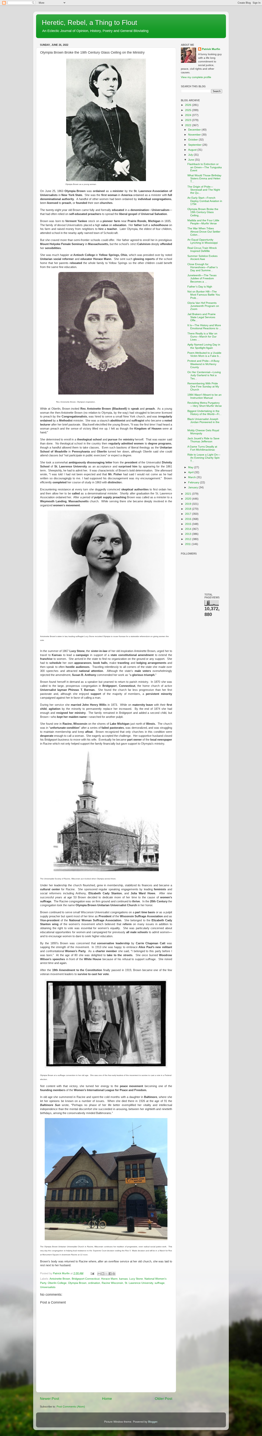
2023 (188, 120)
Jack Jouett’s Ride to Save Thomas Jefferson (203, 440)
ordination (94, 1283)
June (191, 159)
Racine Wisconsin (112, 1283)
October (193, 139)
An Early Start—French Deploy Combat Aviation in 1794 (204, 200)
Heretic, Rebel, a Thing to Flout (89, 22)
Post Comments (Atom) (71, 1406)
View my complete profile (196, 77)
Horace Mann (109, 1278)
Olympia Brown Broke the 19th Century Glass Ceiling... (202, 212)
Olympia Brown (77, 1283)
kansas (123, 1278)
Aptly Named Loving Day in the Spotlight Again (203, 346)
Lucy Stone (136, 1278)
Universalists (47, 1287)
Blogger (152, 1421)
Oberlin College (57, 1283)
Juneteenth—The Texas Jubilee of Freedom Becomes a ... (202, 278)
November (195, 134)
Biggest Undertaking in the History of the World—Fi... (204, 413)
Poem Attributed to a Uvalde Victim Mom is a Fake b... (204, 354)
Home (107, 1399)
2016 (188, 519)
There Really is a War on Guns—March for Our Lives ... (202, 336)
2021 (188, 493)
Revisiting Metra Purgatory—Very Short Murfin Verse (204, 404)
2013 (188, 534)
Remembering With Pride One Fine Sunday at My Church (203, 386)
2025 (188, 110)
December (195, 129)
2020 (188, 498)
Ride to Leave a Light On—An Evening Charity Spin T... (203, 457)
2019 (188, 503)
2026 (188, 105)
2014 (188, 529)
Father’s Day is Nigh (199, 286)
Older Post (163, 1399)
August (192, 149)
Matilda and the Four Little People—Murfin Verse (203, 222)
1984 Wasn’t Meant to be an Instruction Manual (204, 396)
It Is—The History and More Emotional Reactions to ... (204, 327)
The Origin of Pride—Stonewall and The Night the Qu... (203, 189)
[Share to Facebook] (110, 1274)
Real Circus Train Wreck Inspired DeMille (202, 249)
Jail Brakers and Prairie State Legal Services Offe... (201, 317)
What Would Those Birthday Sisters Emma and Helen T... (204, 178)
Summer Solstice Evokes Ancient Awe (202, 258)
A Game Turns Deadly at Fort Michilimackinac (202, 448)
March (192, 477)
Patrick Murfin (211, 49)
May (191, 467)
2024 (188, 115)
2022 (188, 125)
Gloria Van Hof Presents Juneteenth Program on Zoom (203, 305)
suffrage (160, 1283)
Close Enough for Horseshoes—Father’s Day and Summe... (202, 267)
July (191, 154)
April (191, 472)
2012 (188, 539)
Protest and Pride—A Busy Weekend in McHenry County (203, 363)
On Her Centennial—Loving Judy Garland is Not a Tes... (204, 375)
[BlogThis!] (103, 1274)
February (194, 482)
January (193, 487)
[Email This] (99, 1274)
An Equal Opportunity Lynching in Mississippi (202, 241)
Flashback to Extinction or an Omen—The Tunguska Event (204, 167)
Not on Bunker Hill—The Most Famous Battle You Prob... (203, 294)
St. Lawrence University (139, 1283)
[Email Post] (92, 1273)
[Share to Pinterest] (114, 1274)
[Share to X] (106, 1274)
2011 (188, 544)
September (195, 144)
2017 (188, 513)
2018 (188, 508)
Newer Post (49, 1399)
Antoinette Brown (59, 1278)
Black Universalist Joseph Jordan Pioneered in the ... (203, 422)
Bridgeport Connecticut (86, 1278)
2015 (188, 524)
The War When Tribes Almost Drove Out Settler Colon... (203, 231)
